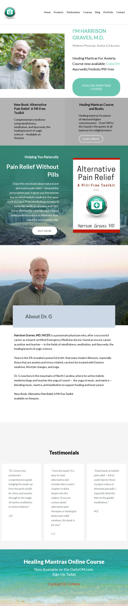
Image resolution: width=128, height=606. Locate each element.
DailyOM (113, 64)
